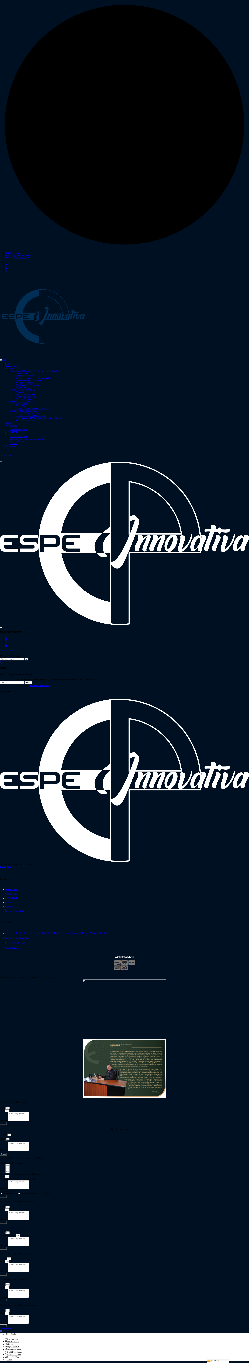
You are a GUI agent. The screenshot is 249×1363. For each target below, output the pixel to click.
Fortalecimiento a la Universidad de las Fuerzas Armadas (39, 418)
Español (214, 1361)
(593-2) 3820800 (12, 948)
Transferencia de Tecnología (27, 385)
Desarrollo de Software (25, 376)
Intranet (13, 443)
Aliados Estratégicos (18, 436)
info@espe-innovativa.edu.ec (19, 255)
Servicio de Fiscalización (26, 397)
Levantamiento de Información (28, 380)
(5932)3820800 (13, 253)
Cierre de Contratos (24, 399)
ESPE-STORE (11, 432)
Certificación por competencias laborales (32, 408)
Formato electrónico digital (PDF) (35, 1194)
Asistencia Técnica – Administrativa (30, 413)
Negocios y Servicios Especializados (25, 411)
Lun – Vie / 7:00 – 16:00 (15, 943)
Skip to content (6, 1328)
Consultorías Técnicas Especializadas (31, 415)
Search (28, 682)
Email (2, 1111)
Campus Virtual (6, 650)
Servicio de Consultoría (25, 394)
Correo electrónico (8, 1235)
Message (4, 1121)
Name (2, 1108)
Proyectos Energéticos (25, 387)
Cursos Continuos (23, 404)
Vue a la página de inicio (40, 685)
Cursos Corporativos (24, 406)
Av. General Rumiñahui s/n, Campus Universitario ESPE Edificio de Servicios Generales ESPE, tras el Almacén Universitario (56, 933)
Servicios (9, 369)
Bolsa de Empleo (17, 441)
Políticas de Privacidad (14, 911)
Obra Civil (20, 392)
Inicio (7, 364)
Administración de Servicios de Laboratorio (28, 439)
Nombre (3, 1135)
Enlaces (8, 434)
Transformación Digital (25, 373)
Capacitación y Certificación (22, 401)
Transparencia (11, 425)
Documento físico (10, 1194)
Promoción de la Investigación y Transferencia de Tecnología (35, 371)
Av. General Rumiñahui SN (18, 258)
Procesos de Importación (26, 383)
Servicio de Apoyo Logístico (27, 420)
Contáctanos (10, 907)
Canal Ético (10, 446)
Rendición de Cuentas (19, 429)
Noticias (8, 422)
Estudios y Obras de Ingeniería (23, 390)
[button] (1, 1331)
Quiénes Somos (11, 366)
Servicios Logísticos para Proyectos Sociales (34, 378)
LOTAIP (14, 427)
